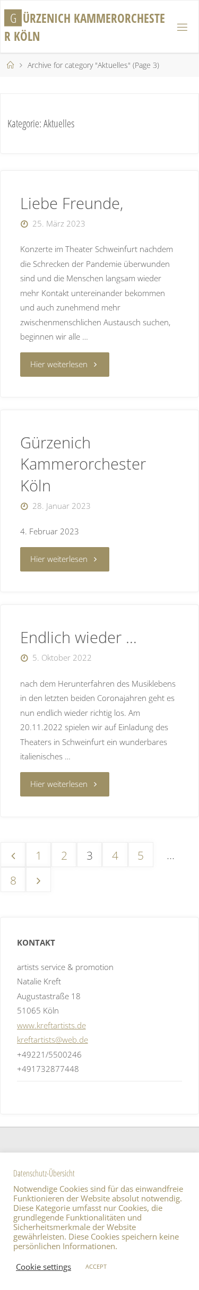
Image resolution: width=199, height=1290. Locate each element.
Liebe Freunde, (71, 203)
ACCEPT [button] (96, 1266)
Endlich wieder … (78, 637)
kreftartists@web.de (52, 1039)
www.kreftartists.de (51, 1025)
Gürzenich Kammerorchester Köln (83, 463)
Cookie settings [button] (43, 1266)
